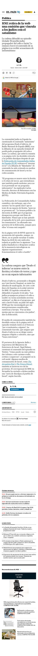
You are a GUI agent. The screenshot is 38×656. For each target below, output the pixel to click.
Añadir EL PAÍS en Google (11, 77)
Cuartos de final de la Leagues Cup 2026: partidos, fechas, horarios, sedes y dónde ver (17, 508)
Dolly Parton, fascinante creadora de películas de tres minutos (16, 514)
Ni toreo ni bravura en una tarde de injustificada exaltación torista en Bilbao (16, 502)
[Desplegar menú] (3, 12)
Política (6, 18)
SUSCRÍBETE (28, 12)
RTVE (17, 412)
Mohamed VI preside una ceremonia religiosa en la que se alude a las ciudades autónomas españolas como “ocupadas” (18, 535)
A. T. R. (19, 65)
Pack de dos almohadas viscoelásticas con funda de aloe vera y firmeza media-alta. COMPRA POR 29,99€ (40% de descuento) (26, 623)
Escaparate (19, 576)
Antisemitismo (6, 412)
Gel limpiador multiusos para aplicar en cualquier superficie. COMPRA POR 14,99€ (26, 612)
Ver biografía (15, 389)
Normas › (33, 402)
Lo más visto (6, 523)
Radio (27, 412)
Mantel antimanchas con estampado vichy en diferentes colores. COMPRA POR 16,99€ (26, 633)
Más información (6, 420)
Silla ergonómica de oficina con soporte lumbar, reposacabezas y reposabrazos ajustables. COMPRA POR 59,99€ (19, 603)
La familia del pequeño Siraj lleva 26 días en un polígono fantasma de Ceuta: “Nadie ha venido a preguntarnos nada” (17, 529)
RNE (13, 412)
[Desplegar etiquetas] (34, 412)
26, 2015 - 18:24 (21, 67)
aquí (30, 425)
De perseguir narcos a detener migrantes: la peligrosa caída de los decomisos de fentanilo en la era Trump (19, 496)
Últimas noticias (8, 490)
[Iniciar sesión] (34, 12)
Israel (22, 412)
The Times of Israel (24, 364)
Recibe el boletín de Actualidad (14, 397)
